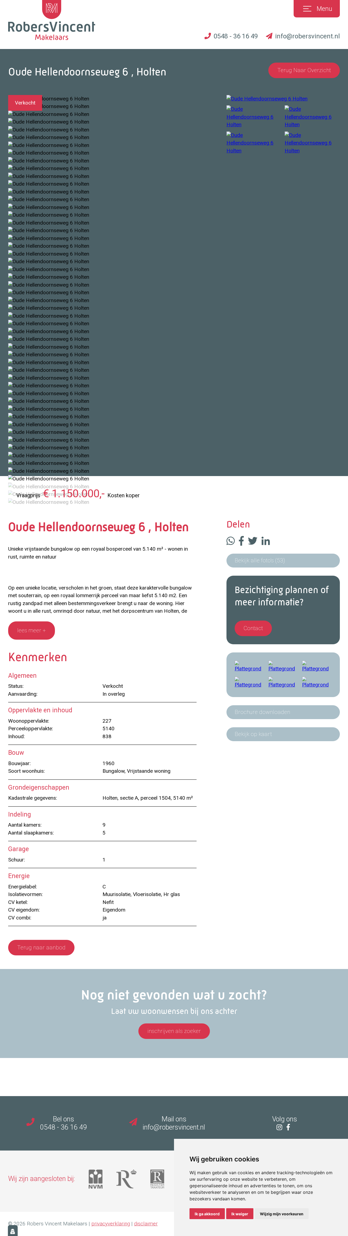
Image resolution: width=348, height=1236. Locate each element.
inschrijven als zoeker (174, 1031)
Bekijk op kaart (253, 734)
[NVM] (102, 1181)
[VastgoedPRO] (133, 1181)
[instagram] (280, 1127)
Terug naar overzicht (304, 70)
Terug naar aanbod (41, 947)
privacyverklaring (110, 1223)
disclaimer (146, 1223)
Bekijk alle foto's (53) (260, 560)
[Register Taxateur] (164, 1181)
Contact (253, 628)
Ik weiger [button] (239, 1214)
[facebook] (290, 1127)
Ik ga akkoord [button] (207, 1214)
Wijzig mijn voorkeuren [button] (281, 1214)
